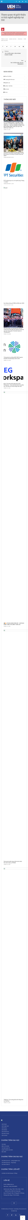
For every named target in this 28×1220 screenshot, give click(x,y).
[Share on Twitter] (6, 46)
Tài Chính (4, 1144)
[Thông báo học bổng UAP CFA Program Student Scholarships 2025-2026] (13, 347)
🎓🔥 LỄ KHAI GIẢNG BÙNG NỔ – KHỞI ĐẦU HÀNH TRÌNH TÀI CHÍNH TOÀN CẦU (14, 624)
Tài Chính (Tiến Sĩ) (6, 1164)
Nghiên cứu (7, 82)
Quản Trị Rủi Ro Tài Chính (7, 1149)
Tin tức (6, 92)
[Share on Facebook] (2, 46)
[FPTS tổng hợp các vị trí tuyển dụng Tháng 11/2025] (13, 170)
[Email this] (23, 46)
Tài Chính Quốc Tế (6, 1148)
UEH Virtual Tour (5, 1131)
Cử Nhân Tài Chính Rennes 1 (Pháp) (9, 1173)
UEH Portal (4, 1124)
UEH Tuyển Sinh (5, 1126)
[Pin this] (15, 46)
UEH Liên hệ (4, 1135)
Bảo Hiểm (4, 1151)
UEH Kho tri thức (5, 1133)
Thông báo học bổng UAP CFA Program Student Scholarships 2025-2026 (13, 358)
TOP (14, 1203)
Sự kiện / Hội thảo (8, 85)
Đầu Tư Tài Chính (5, 1146)
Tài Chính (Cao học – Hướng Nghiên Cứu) (11, 1160)
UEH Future (4, 1128)
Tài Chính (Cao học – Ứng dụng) (9, 1162)
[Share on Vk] (19, 46)
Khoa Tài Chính (8, 76)
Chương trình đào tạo (10, 79)
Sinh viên (7, 89)
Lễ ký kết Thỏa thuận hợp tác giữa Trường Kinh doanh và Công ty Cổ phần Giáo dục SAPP (14, 154)
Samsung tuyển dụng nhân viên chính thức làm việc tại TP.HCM (13, 862)
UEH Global (4, 1129)
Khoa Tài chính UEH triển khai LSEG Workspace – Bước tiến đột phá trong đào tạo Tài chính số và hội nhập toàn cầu (14, 385)
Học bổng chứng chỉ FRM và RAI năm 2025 (14, 303)
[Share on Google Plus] (11, 46)
